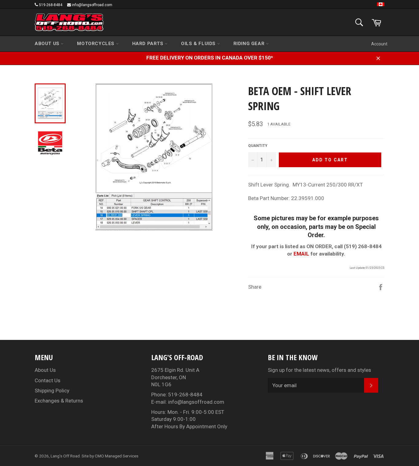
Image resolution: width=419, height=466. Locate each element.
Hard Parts (148, 43)
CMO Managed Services (116, 455)
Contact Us (47, 380)
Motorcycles (96, 43)
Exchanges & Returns (59, 401)
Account (379, 43)
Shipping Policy (52, 390)
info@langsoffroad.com (92, 5)
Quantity (257, 146)
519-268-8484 (50, 5)
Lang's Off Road (65, 455)
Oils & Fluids (199, 43)
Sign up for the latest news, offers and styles (319, 370)
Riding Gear (249, 43)
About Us (48, 43)
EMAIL (301, 254)
